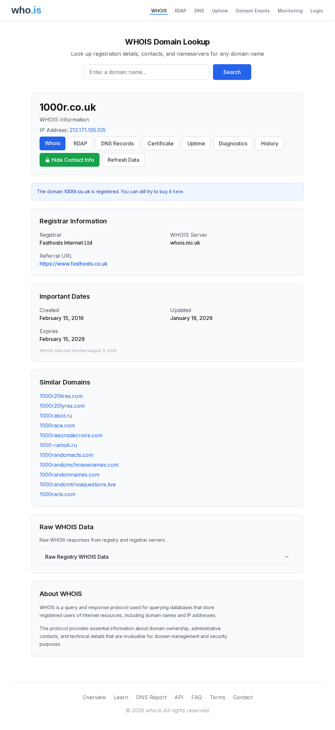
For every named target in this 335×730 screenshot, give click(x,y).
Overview (94, 697)
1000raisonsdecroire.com (71, 435)
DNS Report (151, 697)
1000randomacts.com (66, 455)
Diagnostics (233, 143)
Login (316, 10)
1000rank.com (57, 494)
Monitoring (290, 10)
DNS (199, 10)
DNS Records (117, 143)
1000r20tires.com (61, 396)
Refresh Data (123, 160)
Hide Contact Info (72, 160)
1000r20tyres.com (62, 405)
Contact (243, 697)
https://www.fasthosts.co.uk (74, 263)
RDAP (180, 10)
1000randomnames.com (69, 474)
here (178, 191)
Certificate (161, 143)
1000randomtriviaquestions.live (78, 484)
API (179, 697)
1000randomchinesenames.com (79, 464)
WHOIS (159, 10)
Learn (121, 697)
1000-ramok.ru (58, 445)
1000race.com (57, 425)
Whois (52, 143)
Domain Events (253, 10)
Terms (217, 697)
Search (232, 72)
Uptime (220, 10)
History (269, 143)
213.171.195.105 (88, 130)
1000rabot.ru (56, 415)
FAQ (196, 697)
